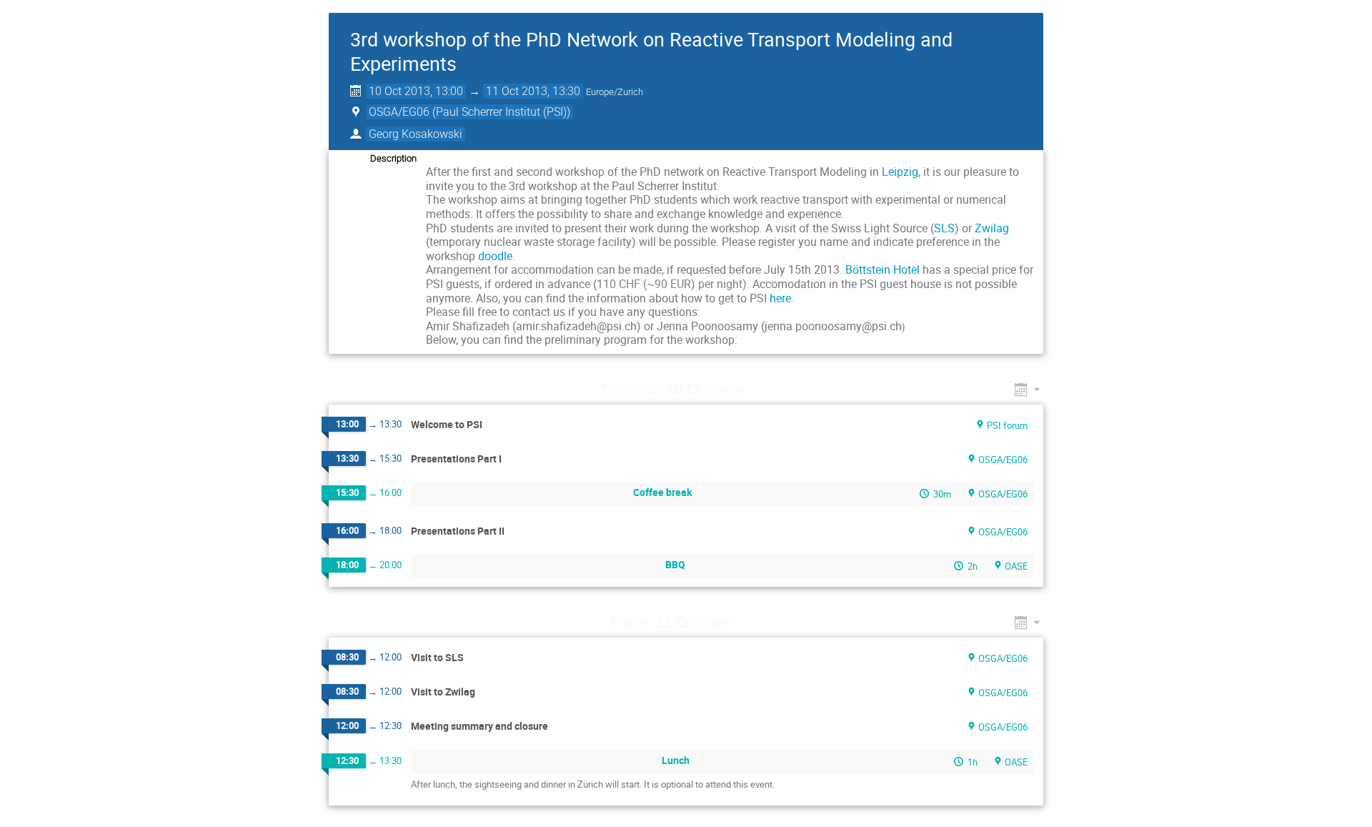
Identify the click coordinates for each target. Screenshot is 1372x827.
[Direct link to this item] (764, 389)
